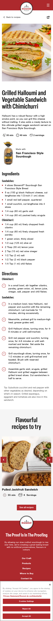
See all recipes (26, 507)
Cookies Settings (26, 601)
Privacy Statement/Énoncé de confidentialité (22, 596)
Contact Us (26, 578)
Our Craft (26, 558)
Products (26, 563)
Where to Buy (26, 573)
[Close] (50, 584)
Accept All (26, 616)
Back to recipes (13, 17)
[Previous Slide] (3, 460)
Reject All (26, 609)
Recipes (26, 568)
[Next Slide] (49, 460)
